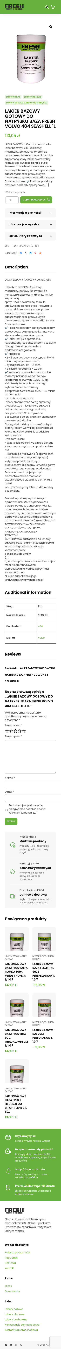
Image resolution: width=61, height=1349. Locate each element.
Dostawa (10, 1263)
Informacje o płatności (25, 213)
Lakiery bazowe (32, 96)
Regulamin (11, 1257)
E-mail (9, 791)
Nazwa (10, 778)
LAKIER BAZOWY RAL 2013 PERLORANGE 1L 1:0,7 (43, 1036)
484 (40, 626)
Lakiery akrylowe (14, 1314)
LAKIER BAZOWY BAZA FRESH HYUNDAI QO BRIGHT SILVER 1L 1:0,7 (16, 1104)
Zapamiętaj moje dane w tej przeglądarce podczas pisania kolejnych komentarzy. (27, 809)
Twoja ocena (13, 725)
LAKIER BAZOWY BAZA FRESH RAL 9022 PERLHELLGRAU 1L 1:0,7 (43, 972)
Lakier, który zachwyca (25, 236)
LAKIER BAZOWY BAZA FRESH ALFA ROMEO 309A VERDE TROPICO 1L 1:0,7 (16, 972)
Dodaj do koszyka (34, 199)
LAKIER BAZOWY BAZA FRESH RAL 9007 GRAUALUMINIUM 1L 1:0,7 (16, 1038)
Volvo (41, 637)
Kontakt (9, 1268)
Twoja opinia (13, 736)
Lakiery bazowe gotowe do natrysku (26, 102)
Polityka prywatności (17, 1252)
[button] (51, 27)
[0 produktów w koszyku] (53, 7)
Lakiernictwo (13, 96)
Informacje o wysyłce (24, 224)
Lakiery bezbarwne (16, 1319)
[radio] (7, 731)
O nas (8, 1286)
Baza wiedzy (12, 1291)
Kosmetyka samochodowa (21, 1330)
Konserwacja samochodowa (22, 1324)
